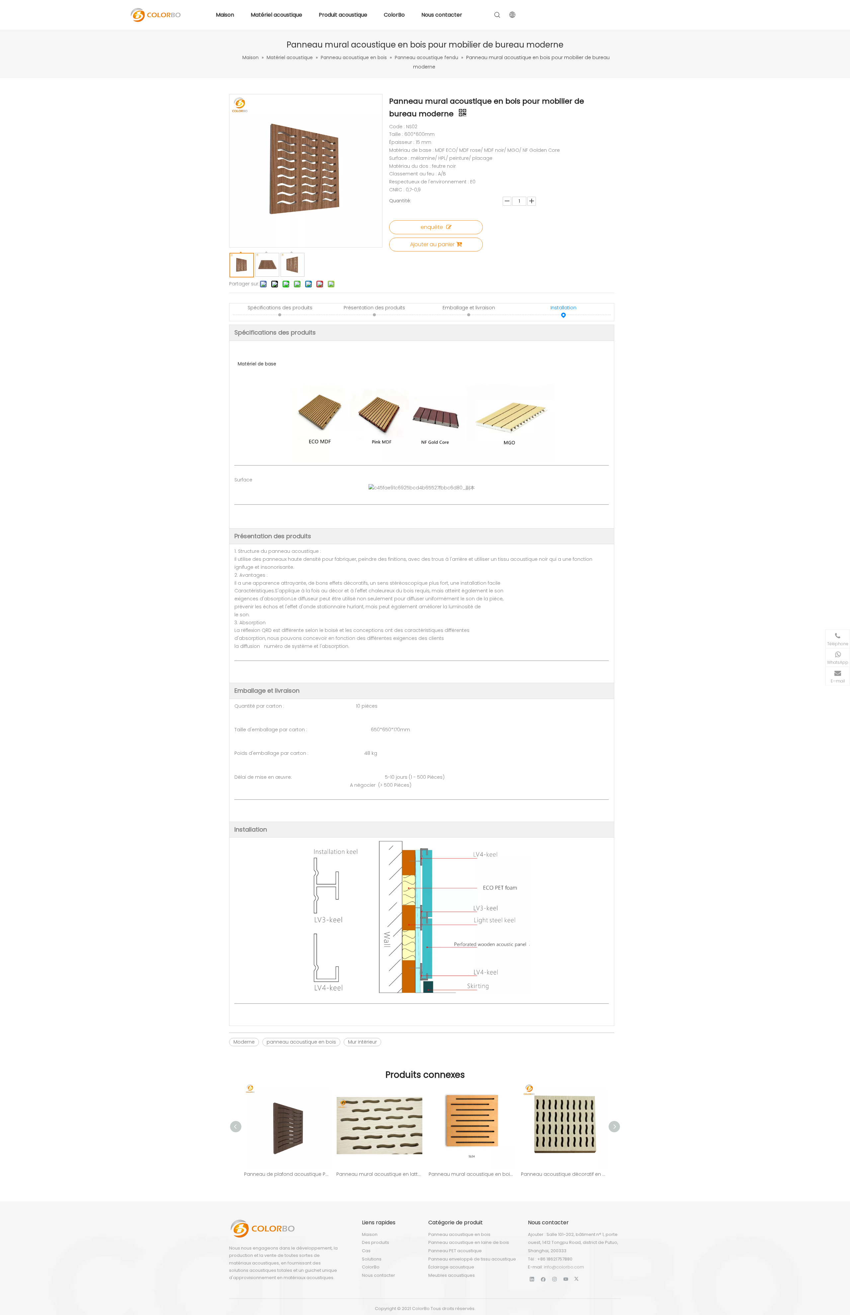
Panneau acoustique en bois (459, 1234)
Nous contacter (441, 15)
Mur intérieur (362, 1042)
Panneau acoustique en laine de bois (468, 1242)
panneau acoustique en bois (301, 1042)
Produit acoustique (343, 15)
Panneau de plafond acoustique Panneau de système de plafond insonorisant (287, 1174)
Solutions (372, 1259)
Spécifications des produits (280, 307)
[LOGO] (262, 1228)
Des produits (375, 1242)
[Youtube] (566, 1279)
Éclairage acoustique (451, 1267)
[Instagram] (555, 1279)
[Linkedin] (532, 1279)
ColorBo (394, 15)
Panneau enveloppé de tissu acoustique (472, 1259)
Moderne (244, 1042)
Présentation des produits (374, 307)
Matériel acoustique (276, 15)
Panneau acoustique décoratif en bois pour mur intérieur (564, 1174)
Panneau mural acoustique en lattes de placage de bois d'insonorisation (379, 1174)
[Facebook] (543, 1279)
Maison (225, 15)
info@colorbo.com (564, 1267)
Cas (366, 1251)
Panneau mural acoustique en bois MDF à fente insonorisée (471, 1174)
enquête (432, 227)
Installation (563, 307)
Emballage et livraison (469, 307)
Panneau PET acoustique (455, 1251)
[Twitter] (577, 1279)
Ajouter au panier (432, 244)
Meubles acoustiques (451, 1275)
